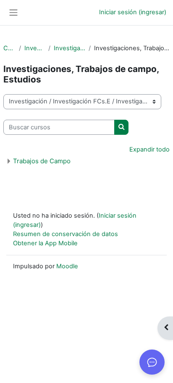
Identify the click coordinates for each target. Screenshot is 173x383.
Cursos (9, 48)
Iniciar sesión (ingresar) (132, 12)
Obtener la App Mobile (45, 243)
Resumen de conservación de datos (65, 234)
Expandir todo (149, 149)
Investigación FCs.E (69, 48)
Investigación (34, 48)
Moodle (67, 266)
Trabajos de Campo (42, 161)
